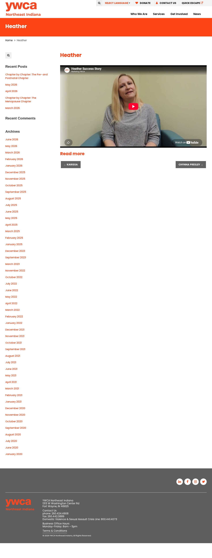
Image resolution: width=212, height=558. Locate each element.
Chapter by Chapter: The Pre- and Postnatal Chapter (26, 76)
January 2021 (13, 401)
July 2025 (11, 205)
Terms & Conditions (55, 530)
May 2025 (11, 218)
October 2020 (13, 421)
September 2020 (15, 428)
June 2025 (11, 211)
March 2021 (12, 388)
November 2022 (15, 270)
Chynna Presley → (191, 164)
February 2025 (14, 238)
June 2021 (11, 369)
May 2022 (11, 297)
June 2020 (11, 447)
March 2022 (12, 310)
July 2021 (10, 362)
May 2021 (10, 375)
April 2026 (11, 91)
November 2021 (15, 336)
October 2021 (13, 342)
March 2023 (12, 264)
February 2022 (14, 316)
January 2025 (13, 244)
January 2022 (13, 323)
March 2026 (12, 108)
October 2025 (13, 185)
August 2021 (12, 356)
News (197, 14)
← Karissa (71, 164)
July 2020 (11, 441)
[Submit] (99, 3)
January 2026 (13, 165)
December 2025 (15, 172)
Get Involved (179, 14)
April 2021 (11, 382)
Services (159, 14)
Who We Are (139, 14)
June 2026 (11, 139)
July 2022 (11, 283)
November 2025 (15, 179)
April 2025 (11, 224)
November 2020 (15, 415)
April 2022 (11, 303)
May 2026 (11, 84)
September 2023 (15, 257)
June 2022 (11, 290)
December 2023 (15, 251)
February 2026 (14, 159)
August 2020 (13, 434)
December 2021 (15, 329)
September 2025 (15, 192)
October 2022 (13, 277)
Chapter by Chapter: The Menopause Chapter (20, 99)
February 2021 (13, 395)
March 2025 (12, 231)
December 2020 (15, 408)
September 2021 (15, 349)
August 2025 (13, 198)
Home (9, 40)
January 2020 (13, 454)
